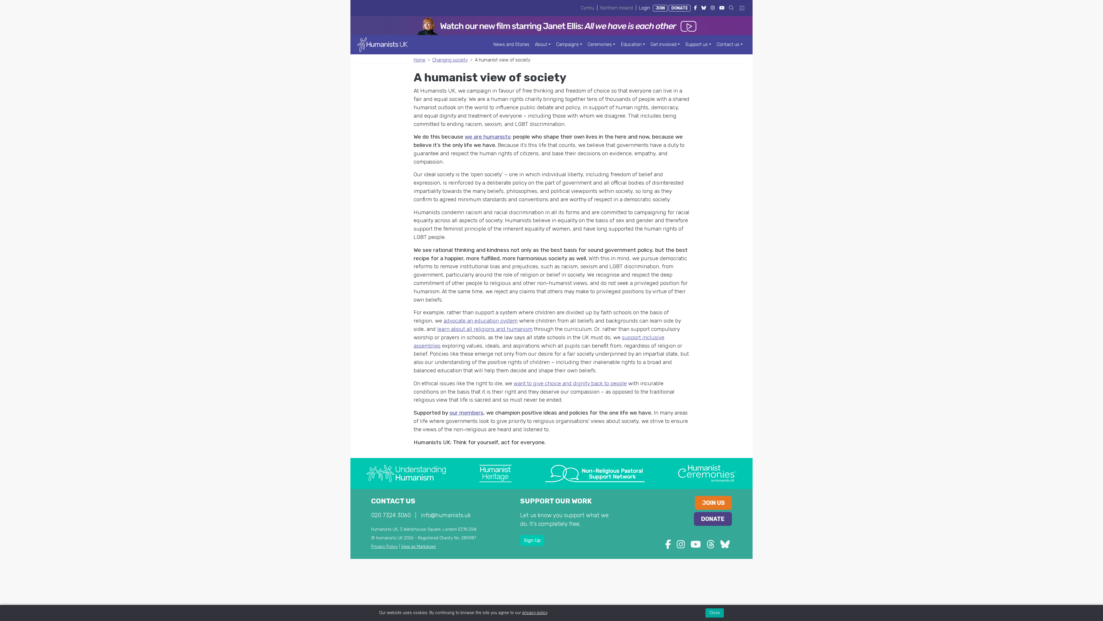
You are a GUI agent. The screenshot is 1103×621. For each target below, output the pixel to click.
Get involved (663, 44)
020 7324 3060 (391, 515)
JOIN (660, 8)
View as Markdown (418, 546)
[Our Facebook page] (668, 546)
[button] (731, 8)
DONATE (679, 8)
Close (714, 612)
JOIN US (713, 502)
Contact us (728, 44)
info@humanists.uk (446, 515)
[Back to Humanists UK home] (382, 44)
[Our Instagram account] (680, 546)
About (541, 44)
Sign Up (532, 540)
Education (631, 44)
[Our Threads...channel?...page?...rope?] (710, 546)
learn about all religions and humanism (485, 329)
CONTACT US (393, 501)
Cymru (587, 8)
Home (419, 60)
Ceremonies (600, 44)
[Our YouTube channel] (695, 546)
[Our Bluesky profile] (725, 546)
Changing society (450, 60)
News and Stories (511, 44)
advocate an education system (480, 320)
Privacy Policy (384, 546)
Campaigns (567, 44)
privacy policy (534, 612)
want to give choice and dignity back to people (570, 383)
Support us (696, 44)
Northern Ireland (616, 8)
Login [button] (644, 8)
